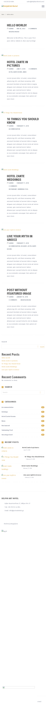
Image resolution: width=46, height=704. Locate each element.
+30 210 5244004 (8, 2)
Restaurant (13, 189)
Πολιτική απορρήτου (11, 524)
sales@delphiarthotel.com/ (35, 2)
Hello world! (17, 25)
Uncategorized (14, 32)
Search (4, 342)
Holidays (24, 246)
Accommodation (14, 129)
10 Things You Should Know (23, 121)
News (25, 72)
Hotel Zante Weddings (15, 178)
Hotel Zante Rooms (15, 72)
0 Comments (33, 28)
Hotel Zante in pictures (17, 63)
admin (11, 28)
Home (3, 14)
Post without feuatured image (19, 291)
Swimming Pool (23, 189)
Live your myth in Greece (19, 238)
